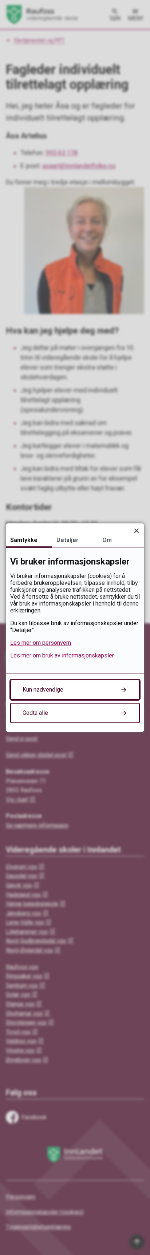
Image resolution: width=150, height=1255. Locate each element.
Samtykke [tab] (24, 540)
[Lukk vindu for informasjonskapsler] (136, 531)
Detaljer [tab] (67, 540)
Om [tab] (107, 540)
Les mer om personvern (40, 642)
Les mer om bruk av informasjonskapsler (62, 655)
